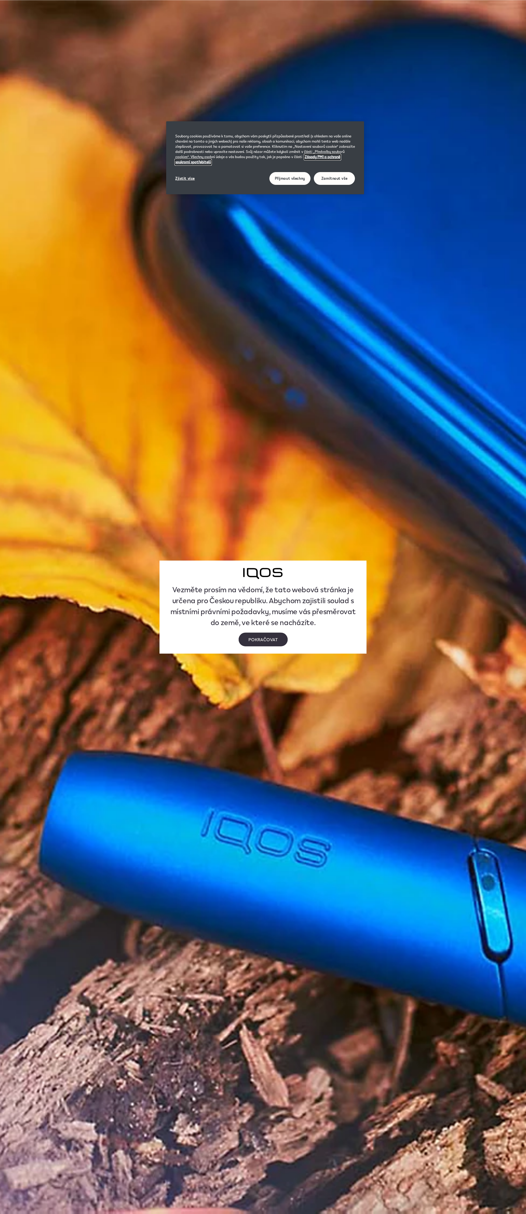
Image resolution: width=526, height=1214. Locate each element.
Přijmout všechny (290, 178)
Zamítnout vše (334, 178)
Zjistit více (185, 178)
